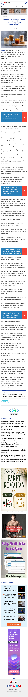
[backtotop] (14, 679)
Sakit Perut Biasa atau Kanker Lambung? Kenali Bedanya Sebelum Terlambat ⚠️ (12, 251)
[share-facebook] (10, 410)
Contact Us (16, 689)
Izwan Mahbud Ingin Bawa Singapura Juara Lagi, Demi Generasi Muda (10, 610)
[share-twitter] (13, 410)
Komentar (14, 414)
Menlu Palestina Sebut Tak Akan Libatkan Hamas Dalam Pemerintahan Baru (14, 395)
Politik (22, 7)
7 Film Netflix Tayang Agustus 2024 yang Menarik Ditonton (9, 588)
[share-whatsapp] (15, 410)
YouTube (20, 688)
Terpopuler (10, 7)
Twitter (17, 688)
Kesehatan (5, 401)
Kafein (3, 50)
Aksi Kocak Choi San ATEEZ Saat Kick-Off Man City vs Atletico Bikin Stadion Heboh (10, 595)
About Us (11, 689)
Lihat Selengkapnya (13, 624)
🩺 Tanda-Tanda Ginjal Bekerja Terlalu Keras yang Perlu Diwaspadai (11, 315)
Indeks (17, 7)
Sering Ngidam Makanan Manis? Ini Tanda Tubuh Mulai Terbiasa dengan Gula (10, 603)
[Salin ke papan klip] (18, 410)
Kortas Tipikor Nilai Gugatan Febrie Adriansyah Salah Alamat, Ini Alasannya (9, 618)
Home (3, 7)
